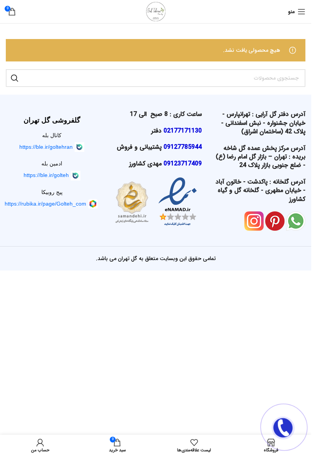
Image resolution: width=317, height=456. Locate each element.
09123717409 (183, 163)
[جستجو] (15, 78)
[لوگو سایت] (155, 11)
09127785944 (183, 147)
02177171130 (183, 131)
